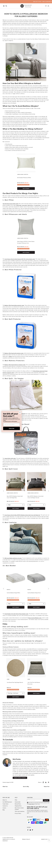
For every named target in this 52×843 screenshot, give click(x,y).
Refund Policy (18, 803)
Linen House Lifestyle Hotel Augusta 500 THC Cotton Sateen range (20, 259)
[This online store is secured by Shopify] (29, 820)
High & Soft (18, 205)
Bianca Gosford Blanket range (35, 617)
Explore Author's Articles (20, 777)
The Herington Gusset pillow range (10, 203)
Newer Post (46, 786)
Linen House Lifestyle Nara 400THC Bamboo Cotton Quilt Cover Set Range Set (22, 515)
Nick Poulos (17, 759)
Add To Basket (26, 188)
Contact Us (5, 805)
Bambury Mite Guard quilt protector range (14, 353)
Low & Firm (37, 205)
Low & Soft (24, 205)
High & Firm (30, 205)
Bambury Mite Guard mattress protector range (15, 364)
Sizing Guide (17, 801)
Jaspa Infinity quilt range (10, 458)
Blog (4, 809)
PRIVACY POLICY (26, 839)
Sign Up (46, 800)
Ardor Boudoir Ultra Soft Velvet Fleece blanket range (16, 613)
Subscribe (11, 428)
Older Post (5, 786)
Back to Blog (26, 786)
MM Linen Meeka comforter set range (13, 558)
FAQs (16, 799)
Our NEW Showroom (7, 801)
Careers (4, 807)
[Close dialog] (20, 412)
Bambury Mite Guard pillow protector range (14, 305)
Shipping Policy (18, 805)
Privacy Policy (18, 813)
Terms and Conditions (19, 811)
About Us (5, 799)
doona (10, 356)
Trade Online (5, 803)
